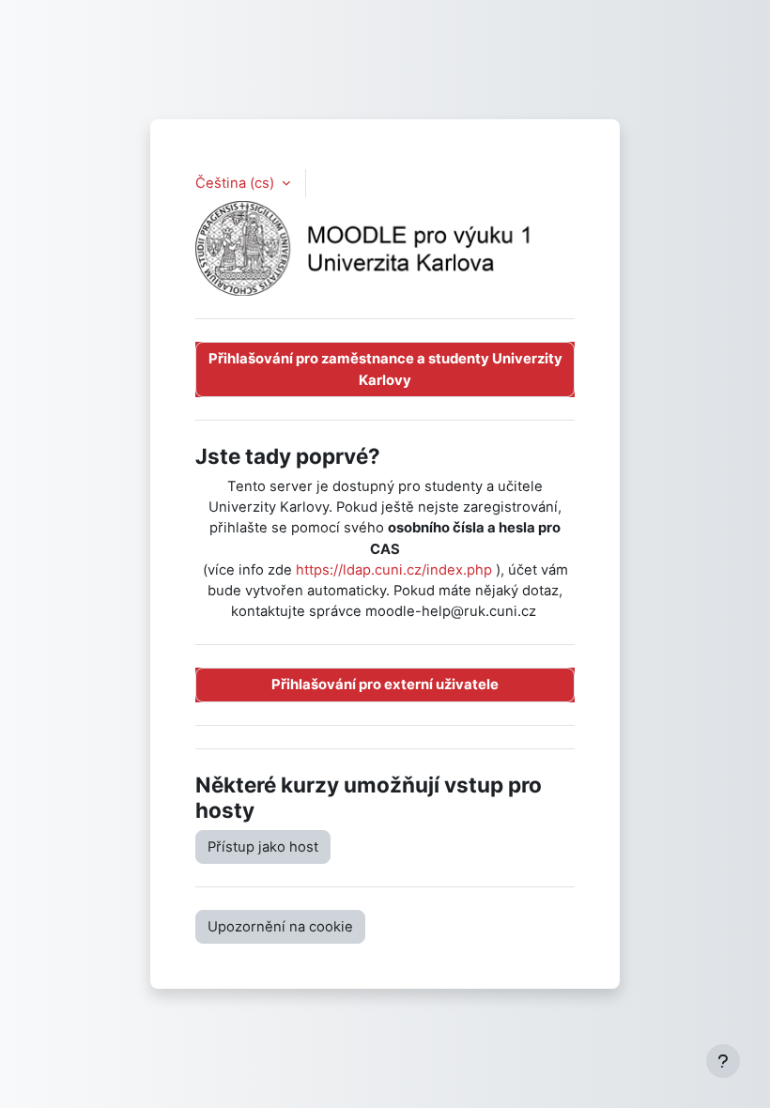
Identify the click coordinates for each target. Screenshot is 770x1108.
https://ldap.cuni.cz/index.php (394, 570)
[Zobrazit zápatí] (723, 1061)
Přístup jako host (263, 847)
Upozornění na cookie (280, 926)
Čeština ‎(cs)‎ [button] (236, 183)
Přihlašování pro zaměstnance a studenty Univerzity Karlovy (385, 369)
